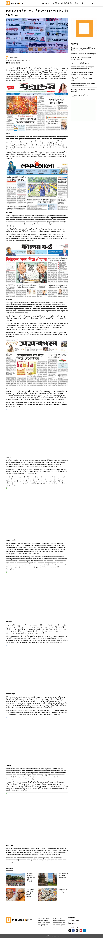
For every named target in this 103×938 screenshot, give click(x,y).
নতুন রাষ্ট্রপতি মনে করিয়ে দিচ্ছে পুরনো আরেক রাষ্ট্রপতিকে (30, 893)
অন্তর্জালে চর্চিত (61, 921)
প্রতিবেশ (58, 925)
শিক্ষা (54, 925)
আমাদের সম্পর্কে (73, 920)
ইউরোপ (77, 3)
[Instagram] (77, 930)
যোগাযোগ (71, 918)
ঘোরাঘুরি (54, 921)
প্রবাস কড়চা (40, 921)
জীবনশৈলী (66, 3)
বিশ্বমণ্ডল (72, 3)
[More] (19, 63)
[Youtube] (80, 930)
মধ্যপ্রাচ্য (47, 923)
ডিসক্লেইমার (72, 923)
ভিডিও (39, 919)
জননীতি (55, 3)
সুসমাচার (63, 925)
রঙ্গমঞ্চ (60, 923)
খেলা (51, 3)
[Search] (83, 3)
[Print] (17, 63)
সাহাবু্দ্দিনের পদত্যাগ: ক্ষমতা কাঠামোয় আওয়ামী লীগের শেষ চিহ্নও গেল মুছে (82, 73)
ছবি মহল (43, 919)
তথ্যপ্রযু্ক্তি (55, 923)
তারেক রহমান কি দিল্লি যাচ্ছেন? (63, 891)
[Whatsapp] (14, 63)
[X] (9, 63)
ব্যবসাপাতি (60, 3)
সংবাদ (42, 3)
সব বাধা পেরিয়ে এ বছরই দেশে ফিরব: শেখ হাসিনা (83, 96)
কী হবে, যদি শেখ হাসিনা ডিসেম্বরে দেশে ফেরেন (82, 79)
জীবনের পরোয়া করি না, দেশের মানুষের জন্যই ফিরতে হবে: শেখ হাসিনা (82, 68)
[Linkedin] (12, 63)
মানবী (64, 923)
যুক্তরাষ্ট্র (42, 925)
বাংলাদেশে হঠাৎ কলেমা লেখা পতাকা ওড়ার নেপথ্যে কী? (83, 90)
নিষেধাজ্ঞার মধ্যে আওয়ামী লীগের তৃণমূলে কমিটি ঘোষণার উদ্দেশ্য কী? (83, 85)
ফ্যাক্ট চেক (55, 927)
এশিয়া (43, 923)
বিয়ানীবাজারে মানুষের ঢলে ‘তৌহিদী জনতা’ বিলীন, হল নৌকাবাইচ (30, 877)
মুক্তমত (47, 3)
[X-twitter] (69, 930)
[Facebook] (7, 63)
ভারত (39, 925)
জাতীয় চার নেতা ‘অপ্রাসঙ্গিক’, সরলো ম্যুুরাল (63, 876)
